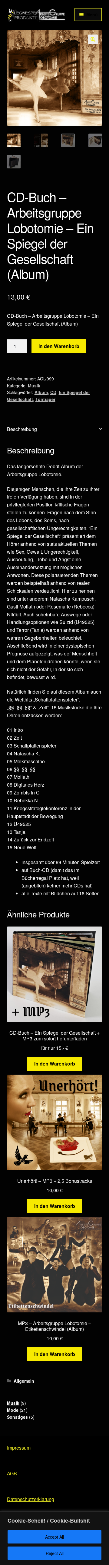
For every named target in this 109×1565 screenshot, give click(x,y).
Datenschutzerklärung (30, 1499)
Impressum (19, 1447)
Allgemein (24, 1381)
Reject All (55, 1553)
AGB (12, 1473)
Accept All (54, 1537)
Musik (34, 386)
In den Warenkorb (58, 346)
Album (41, 392)
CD (53, 392)
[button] (93, 39)
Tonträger (45, 399)
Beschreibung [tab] (22, 429)
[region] (54, 1538)
